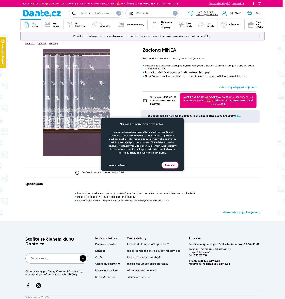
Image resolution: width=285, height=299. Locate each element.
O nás (98, 257)
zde (237, 116)
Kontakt (100, 251)
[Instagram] (259, 3)
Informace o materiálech (142, 270)
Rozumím (170, 165)
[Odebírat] (83, 258)
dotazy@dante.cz (207, 14)
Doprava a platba (106, 244)
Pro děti (189, 25)
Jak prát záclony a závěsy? (143, 257)
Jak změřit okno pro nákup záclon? (148, 244)
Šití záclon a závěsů (139, 277)
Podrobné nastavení (117, 165)
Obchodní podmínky (107, 264)
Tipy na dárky (259, 24)
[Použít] (175, 13)
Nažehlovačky (135, 24)
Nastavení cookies (106, 270)
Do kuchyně (80, 25)
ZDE (206, 36)
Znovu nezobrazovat (260, 36)
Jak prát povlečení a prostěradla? (147, 264)
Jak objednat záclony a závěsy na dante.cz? (154, 251)
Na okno (35, 25)
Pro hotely (210, 25)
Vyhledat (118, 13)
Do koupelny (105, 25)
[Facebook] (253, 3)
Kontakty (238, 3)
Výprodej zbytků (219, 3)
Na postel (56, 25)
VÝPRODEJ (235, 24)
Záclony (53, 43)
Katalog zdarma (105, 277)
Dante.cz (30, 43)
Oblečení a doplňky (166, 24)
